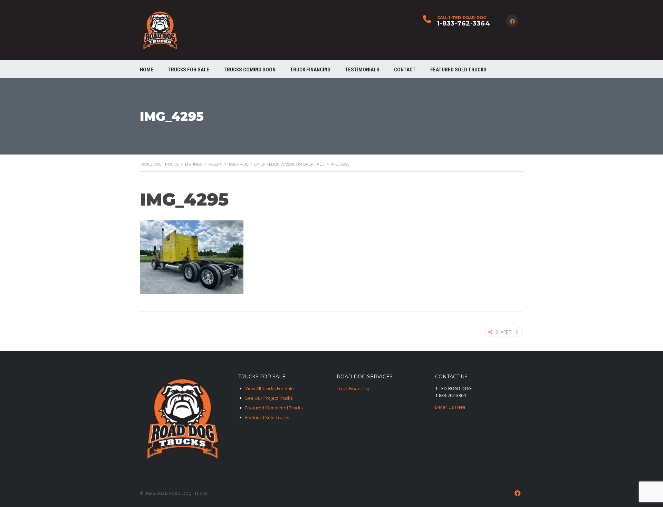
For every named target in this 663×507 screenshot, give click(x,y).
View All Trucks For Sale (269, 388)
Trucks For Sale (188, 70)
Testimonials (362, 70)
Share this (507, 332)
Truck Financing (353, 388)
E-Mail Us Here (450, 407)
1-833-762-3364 (463, 23)
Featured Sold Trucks (458, 70)
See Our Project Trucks (269, 398)
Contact (405, 70)
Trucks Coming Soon (250, 70)
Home (146, 70)
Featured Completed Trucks (274, 408)
